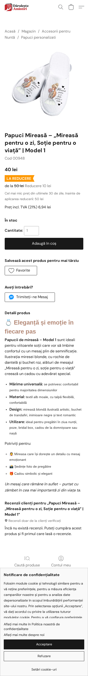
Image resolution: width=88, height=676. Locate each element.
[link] (44, 667)
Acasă (10, 31)
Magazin (29, 31)
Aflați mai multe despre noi (24, 635)
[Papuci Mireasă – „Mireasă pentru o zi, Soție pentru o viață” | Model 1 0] (44, 84)
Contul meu (61, 565)
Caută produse (27, 565)
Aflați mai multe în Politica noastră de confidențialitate (32, 626)
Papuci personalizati (38, 37)
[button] (17, 7)
